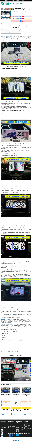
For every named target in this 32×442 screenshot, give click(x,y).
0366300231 (18, 18)
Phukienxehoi (9, 324)
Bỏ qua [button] (26, 0)
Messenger (2, 436)
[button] (30, 3)
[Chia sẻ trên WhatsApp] (9, 435)
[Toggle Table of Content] (19, 30)
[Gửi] (21, 3)
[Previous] (2, 13)
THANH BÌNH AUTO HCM (9, 339)
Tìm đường (2, 431)
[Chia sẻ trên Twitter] (12, 435)
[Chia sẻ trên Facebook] (10, 435)
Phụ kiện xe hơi (3, 319)
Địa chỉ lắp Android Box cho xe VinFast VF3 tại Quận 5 (16, 394)
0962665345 (17, 16)
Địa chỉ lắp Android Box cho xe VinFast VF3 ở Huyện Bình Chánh (26, 395)
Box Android (14, 438)
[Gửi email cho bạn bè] (13, 435)
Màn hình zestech (27, 434)
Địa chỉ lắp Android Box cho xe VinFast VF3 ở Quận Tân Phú (5, 394)
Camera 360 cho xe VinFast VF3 (6, 36)
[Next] (9, 13)
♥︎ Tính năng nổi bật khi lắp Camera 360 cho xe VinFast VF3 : (10, 32)
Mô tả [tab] (2, 23)
